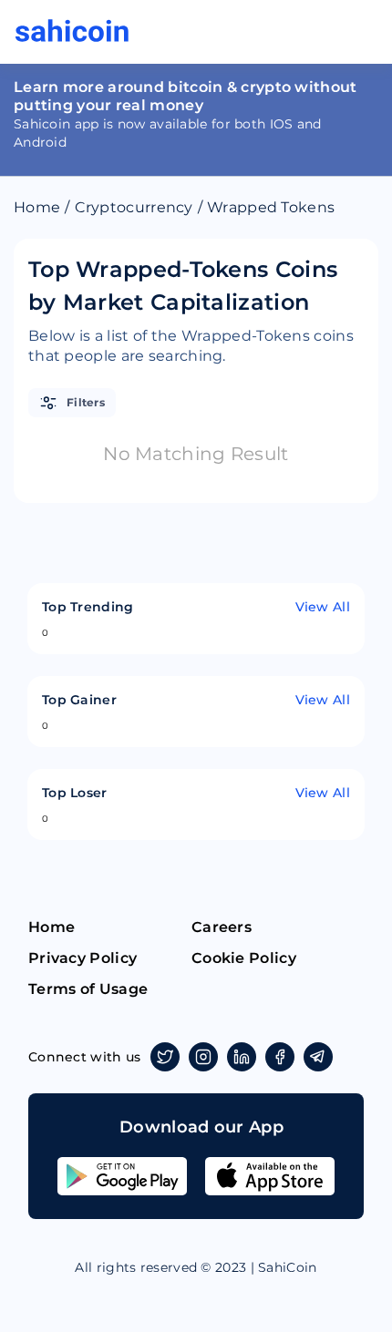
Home (37, 207)
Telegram (318, 1056)
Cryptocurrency (134, 207)
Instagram (203, 1056)
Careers (221, 927)
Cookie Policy (243, 958)
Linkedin (241, 1056)
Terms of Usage (88, 989)
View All (322, 607)
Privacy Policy (82, 958)
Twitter (165, 1056)
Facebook (279, 1056)
